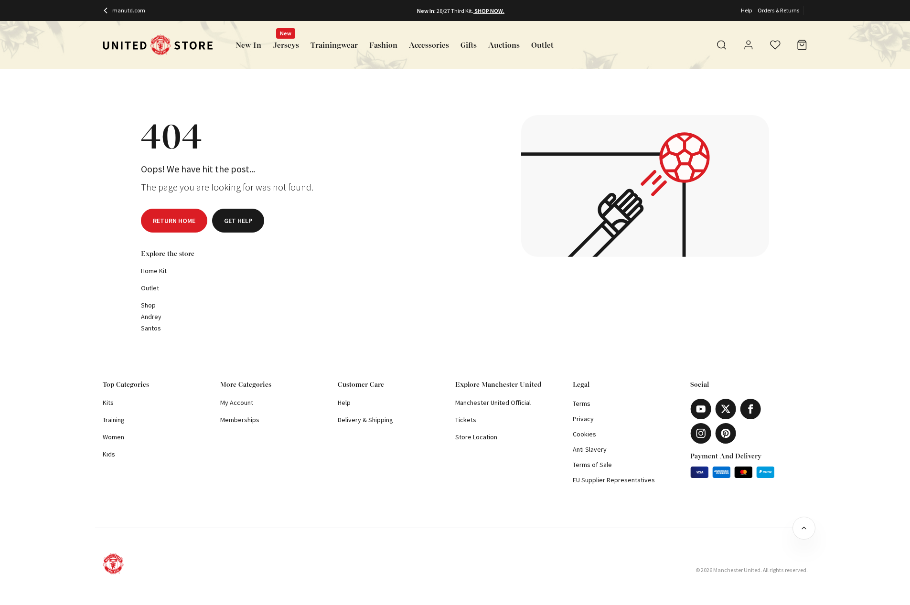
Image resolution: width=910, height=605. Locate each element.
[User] (748, 46)
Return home (174, 220)
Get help (238, 220)
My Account (236, 402)
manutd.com (128, 10)
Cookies (584, 434)
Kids (109, 454)
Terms (581, 403)
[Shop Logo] (158, 45)
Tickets (465, 419)
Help (746, 10)
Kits (108, 402)
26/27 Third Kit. (455, 10)
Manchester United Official (493, 402)
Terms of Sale (592, 464)
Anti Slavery (590, 449)
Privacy (583, 418)
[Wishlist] (775, 45)
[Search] (722, 44)
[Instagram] (700, 433)
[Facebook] (750, 409)
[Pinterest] (725, 433)
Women (113, 437)
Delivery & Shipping (365, 419)
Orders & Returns (779, 10)
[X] (725, 409)
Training (114, 419)
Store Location (476, 437)
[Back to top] (803, 528)
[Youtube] (700, 409)
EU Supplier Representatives (614, 480)
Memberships (239, 419)
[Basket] (802, 45)
